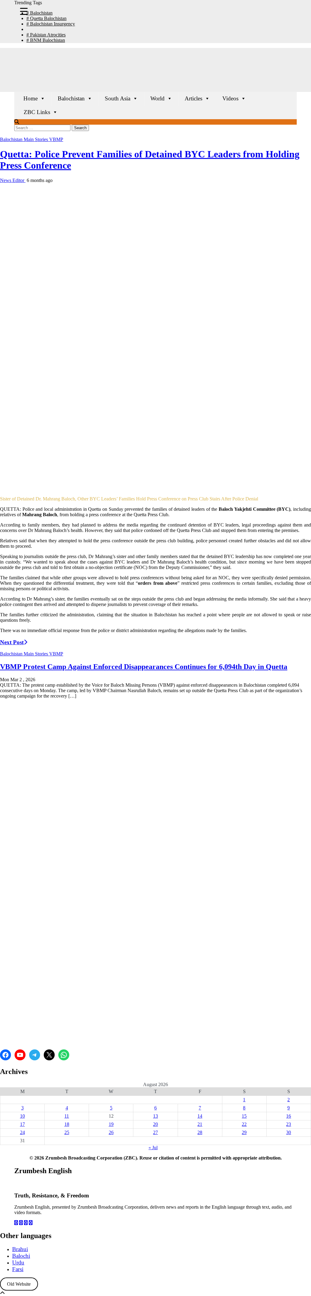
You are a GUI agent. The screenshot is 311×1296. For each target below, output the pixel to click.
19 (111, 1124)
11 (66, 1116)
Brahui (20, 1249)
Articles (193, 98)
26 (111, 1132)
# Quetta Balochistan (46, 18)
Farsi (17, 1269)
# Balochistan (39, 12)
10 (22, 1116)
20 (155, 1124)
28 (199, 1132)
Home (30, 98)
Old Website (19, 1284)
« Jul (153, 1147)
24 (22, 1132)
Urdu (18, 1262)
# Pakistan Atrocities (46, 34)
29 (244, 1132)
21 (199, 1124)
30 (288, 1132)
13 (155, 1116)
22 (244, 1124)
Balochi (21, 1256)
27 (155, 1132)
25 (66, 1132)
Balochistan (71, 98)
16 (288, 1116)
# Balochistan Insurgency (50, 23)
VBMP (56, 139)
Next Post (12, 642)
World (157, 98)
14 (199, 1116)
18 (66, 1124)
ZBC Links (37, 112)
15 (244, 1116)
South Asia (117, 98)
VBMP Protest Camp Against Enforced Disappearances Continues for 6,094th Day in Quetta (143, 667)
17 (22, 1124)
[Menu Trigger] (23, 11)
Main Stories (36, 139)
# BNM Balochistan (45, 40)
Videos (230, 98)
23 (288, 1124)
